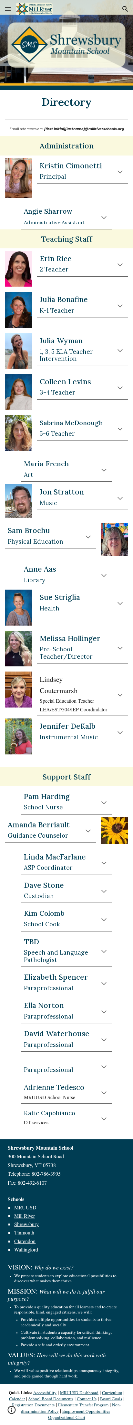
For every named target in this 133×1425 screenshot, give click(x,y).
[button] (7, 9)
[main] (66, 102)
